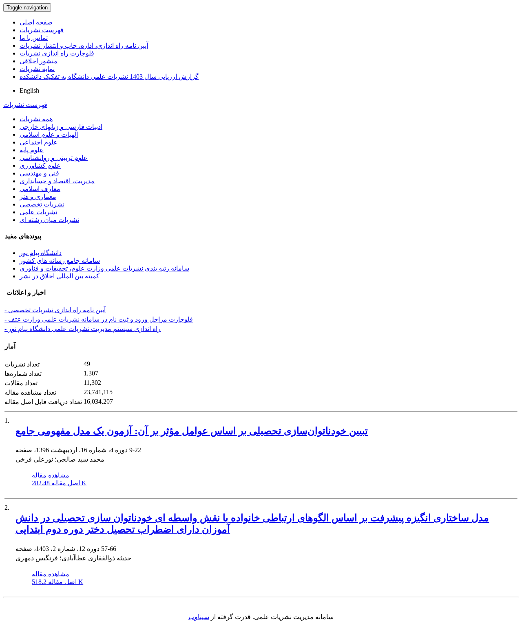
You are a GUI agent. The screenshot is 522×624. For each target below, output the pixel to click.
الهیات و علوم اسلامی (49, 134)
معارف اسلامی (40, 188)
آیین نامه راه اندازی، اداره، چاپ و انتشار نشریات (84, 45)
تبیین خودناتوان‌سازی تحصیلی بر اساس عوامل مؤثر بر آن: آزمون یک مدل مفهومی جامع (191, 431)
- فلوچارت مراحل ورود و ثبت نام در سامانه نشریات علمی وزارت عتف (98, 319)
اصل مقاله (59, 483)
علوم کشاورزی (40, 165)
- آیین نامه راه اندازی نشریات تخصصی (55, 309)
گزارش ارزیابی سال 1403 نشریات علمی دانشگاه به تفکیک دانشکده (109, 76)
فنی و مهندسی (39, 173)
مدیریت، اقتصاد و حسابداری (57, 181)
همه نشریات (36, 118)
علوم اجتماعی (39, 142)
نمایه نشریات (37, 68)
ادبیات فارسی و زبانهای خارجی (61, 126)
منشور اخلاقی (39, 61)
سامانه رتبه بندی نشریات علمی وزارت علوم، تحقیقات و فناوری (104, 268)
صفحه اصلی (36, 22)
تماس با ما (34, 37)
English (29, 90)
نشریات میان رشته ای (49, 219)
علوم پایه (32, 150)
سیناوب (198, 616)
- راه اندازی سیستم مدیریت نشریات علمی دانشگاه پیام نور (82, 328)
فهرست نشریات (42, 30)
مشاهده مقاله (50, 475)
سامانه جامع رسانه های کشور (60, 260)
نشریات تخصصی (42, 204)
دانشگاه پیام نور (41, 252)
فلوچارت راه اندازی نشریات (57, 53)
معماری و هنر (38, 196)
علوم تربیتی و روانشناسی (54, 157)
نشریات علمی (38, 212)
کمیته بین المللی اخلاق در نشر (60, 276)
